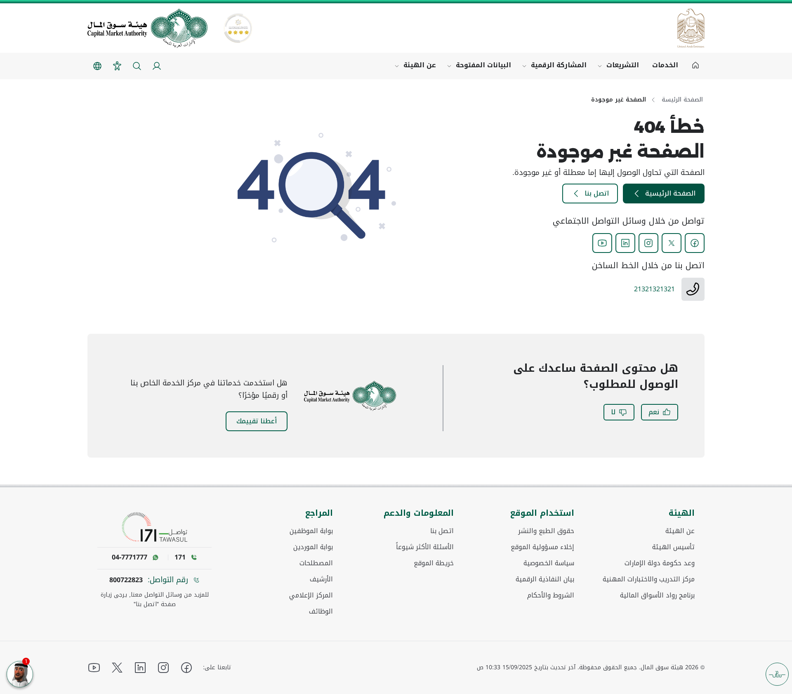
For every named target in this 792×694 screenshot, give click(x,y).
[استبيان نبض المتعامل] (777, 674)
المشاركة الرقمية (559, 65)
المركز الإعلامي (311, 595)
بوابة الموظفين (311, 531)
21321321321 (654, 289)
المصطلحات (316, 563)
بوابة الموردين (313, 547)
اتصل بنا (597, 193)
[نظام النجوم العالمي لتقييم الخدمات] (238, 28)
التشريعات (622, 65)
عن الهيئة (419, 65)
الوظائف (321, 611)
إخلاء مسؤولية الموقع (542, 547)
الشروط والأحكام (550, 595)
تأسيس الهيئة (673, 547)
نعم (653, 412)
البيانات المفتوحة (483, 65)
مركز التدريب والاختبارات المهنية (649, 579)
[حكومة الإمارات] (691, 28)
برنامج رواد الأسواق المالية (657, 595)
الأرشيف (321, 579)
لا (613, 412)
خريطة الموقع (434, 563)
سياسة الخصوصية (548, 563)
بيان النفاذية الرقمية (545, 579)
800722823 (126, 580)
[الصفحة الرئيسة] (695, 66)
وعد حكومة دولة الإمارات (660, 563)
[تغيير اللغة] (97, 66)
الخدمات (665, 65)
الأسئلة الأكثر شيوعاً (425, 547)
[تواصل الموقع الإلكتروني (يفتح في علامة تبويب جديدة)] (155, 527)
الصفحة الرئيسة (682, 99)
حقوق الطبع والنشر (546, 531)
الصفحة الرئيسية (670, 193)
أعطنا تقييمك (256, 421)
